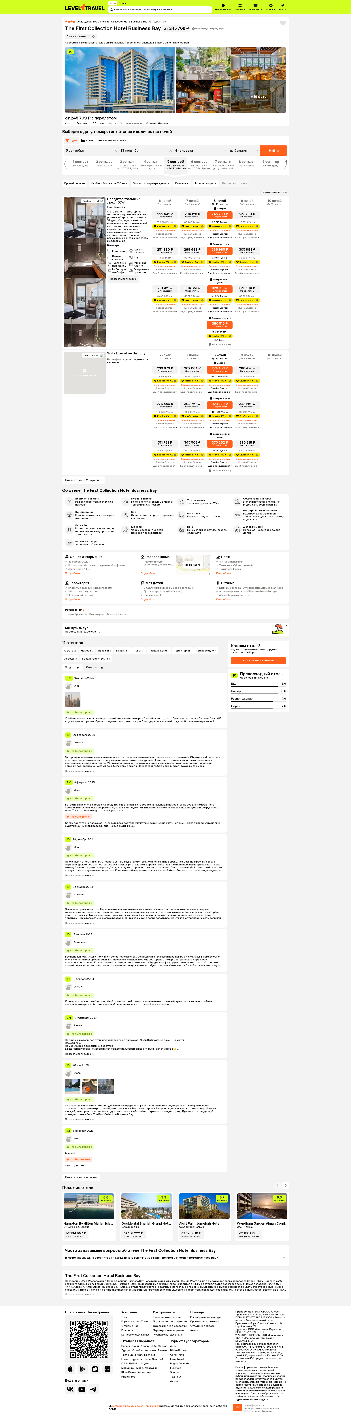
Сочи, (136, 1346)
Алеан (174, 1381)
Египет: (126, 1359)
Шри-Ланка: (129, 1372)
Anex (173, 1346)
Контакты (127, 1330)
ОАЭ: (124, 1363)
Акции (194, 1330)
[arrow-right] (277, 1185)
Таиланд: (127, 1354)
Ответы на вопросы (202, 1325)
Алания (162, 1350)
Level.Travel (177, 1359)
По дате (70, 667)
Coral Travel (177, 1354)
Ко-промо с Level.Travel (135, 1334)
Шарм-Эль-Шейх (154, 1359)
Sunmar (175, 1372)
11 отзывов (72, 642)
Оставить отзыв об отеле (258, 660)
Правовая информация (250, 1405)
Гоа (133, 1376)
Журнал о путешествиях (168, 1334)
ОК (237, 1407)
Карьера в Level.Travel (134, 1321)
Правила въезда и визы (204, 1321)
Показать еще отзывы (81, 1177)
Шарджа (144, 1363)
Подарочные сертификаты (170, 1321)
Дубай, (133, 1363)
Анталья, (151, 1350)
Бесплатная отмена (234, 183)
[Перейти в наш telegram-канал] (93, 1389)
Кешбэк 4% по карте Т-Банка (109, 183)
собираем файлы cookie (128, 1405)
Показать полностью (78, 771)
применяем (153, 1405)
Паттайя (149, 1354)
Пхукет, (139, 1354)
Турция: (126, 1350)
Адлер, (145, 1346)
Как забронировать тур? (205, 1317)
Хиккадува (144, 1372)
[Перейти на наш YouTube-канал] (82, 1389)
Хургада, (137, 1359)
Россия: (126, 1346)
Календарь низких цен (167, 1317)
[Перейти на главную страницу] (85, 7)
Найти (274, 151)
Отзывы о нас (129, 1325)
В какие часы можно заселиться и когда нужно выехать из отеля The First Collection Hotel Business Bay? (141, 1257)
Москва (162, 1346)
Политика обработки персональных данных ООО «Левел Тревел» (258, 1410)
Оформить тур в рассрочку (170, 1325)
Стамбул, (138, 1350)
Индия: (126, 1376)
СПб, (154, 1346)
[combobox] (244, 151)
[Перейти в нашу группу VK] (70, 1389)
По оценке (92, 667)
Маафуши (151, 1368)
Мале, (140, 1368)
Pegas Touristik (179, 1363)
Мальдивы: (128, 1368)
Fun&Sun (175, 1367)
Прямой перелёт (74, 183)
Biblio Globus (178, 1350)
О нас (124, 1317)
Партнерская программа (168, 1330)
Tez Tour (175, 1376)
